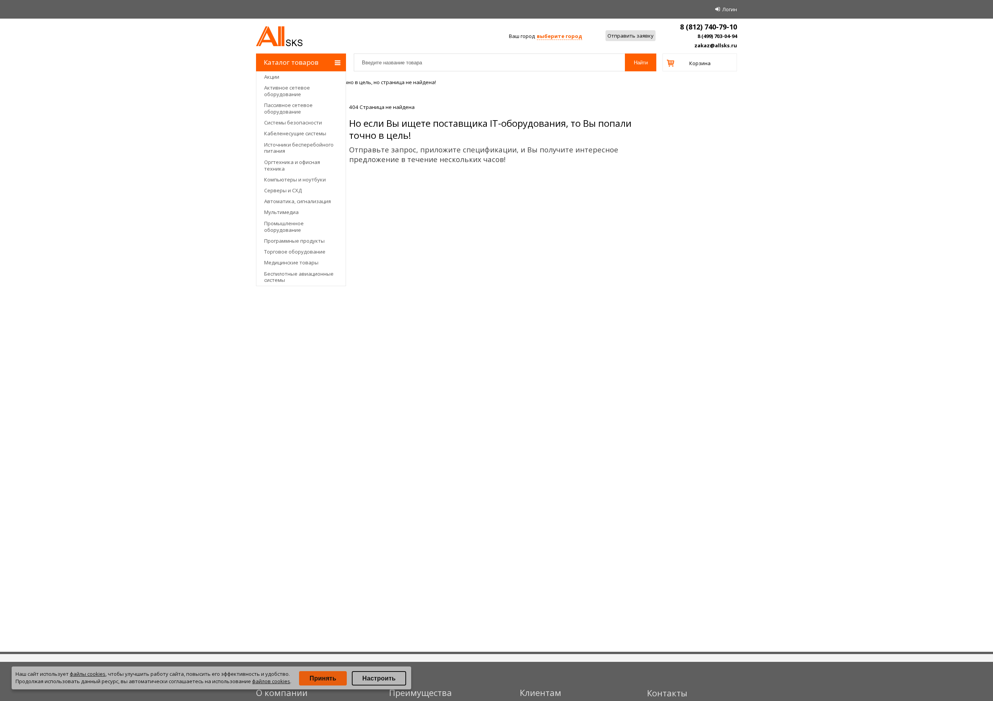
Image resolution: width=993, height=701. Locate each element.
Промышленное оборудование (284, 226)
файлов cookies (271, 681)
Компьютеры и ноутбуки (295, 179)
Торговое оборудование (294, 251)
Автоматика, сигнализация (297, 201)
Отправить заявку (630, 35)
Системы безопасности (293, 122)
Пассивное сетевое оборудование (288, 108)
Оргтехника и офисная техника (292, 165)
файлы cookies (88, 673)
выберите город (559, 36)
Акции (271, 76)
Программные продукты (294, 240)
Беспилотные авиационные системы (299, 277)
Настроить (379, 678)
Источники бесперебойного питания (299, 148)
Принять (323, 678)
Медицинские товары (291, 262)
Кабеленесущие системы (295, 133)
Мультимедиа (281, 212)
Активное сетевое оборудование (287, 91)
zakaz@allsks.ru (715, 45)
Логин (729, 9)
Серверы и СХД (283, 190)
